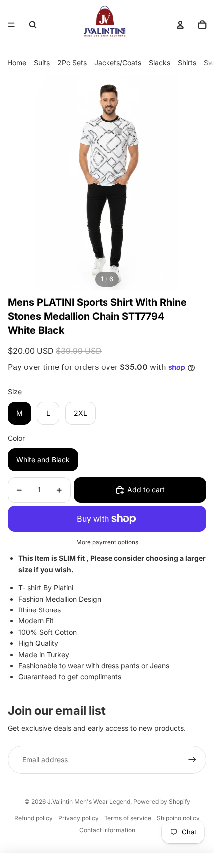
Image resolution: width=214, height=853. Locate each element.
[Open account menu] (180, 25)
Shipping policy (178, 818)
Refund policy (33, 818)
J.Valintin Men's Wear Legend (88, 801)
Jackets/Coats (117, 62)
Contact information (107, 830)
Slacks (159, 62)
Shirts (187, 62)
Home (16, 62)
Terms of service (127, 818)
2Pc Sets (72, 62)
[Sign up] (192, 759)
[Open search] (33, 25)
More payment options (107, 542)
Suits (42, 62)
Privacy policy (78, 818)
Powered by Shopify (161, 801)
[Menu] (11, 24)
